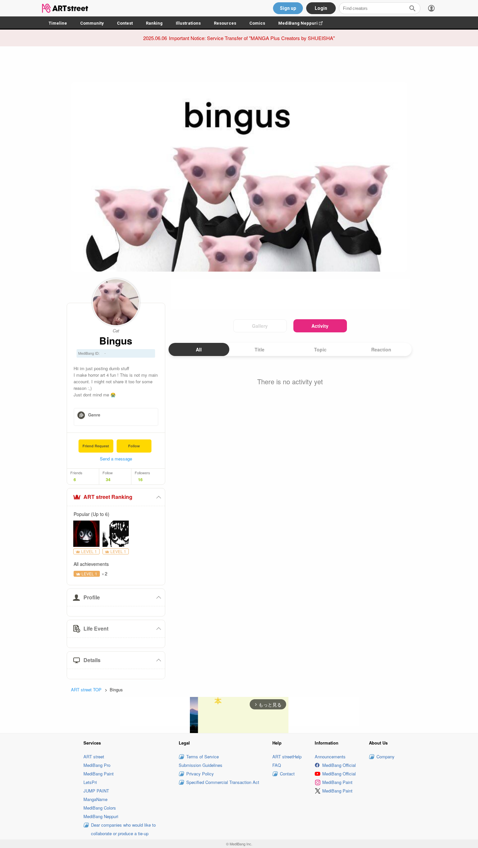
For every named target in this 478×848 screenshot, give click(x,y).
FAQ (276, 765)
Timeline (58, 23)
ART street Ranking (107, 497)
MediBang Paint (98, 773)
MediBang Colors (99, 808)
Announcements (330, 756)
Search (412, 8)
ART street (93, 756)
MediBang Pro (96, 765)
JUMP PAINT (96, 791)
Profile (91, 597)
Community (92, 23)
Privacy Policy (200, 773)
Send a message (116, 459)
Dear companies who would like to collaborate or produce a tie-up (123, 829)
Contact (287, 773)
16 (140, 479)
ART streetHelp (287, 756)
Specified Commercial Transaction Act (222, 782)
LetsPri (90, 782)
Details (92, 660)
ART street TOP (86, 689)
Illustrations (188, 23)
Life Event (95, 628)
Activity (320, 326)
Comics (257, 23)
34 (108, 479)
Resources (225, 23)
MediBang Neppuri (303, 23)
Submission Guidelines (200, 765)
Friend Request (95, 445)
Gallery (260, 326)
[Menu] (431, 8)
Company (385, 756)
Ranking (154, 23)
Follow (134, 445)
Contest (125, 23)
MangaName (95, 799)
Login (321, 8)
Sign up (288, 8)
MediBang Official (339, 765)
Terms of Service (202, 756)
